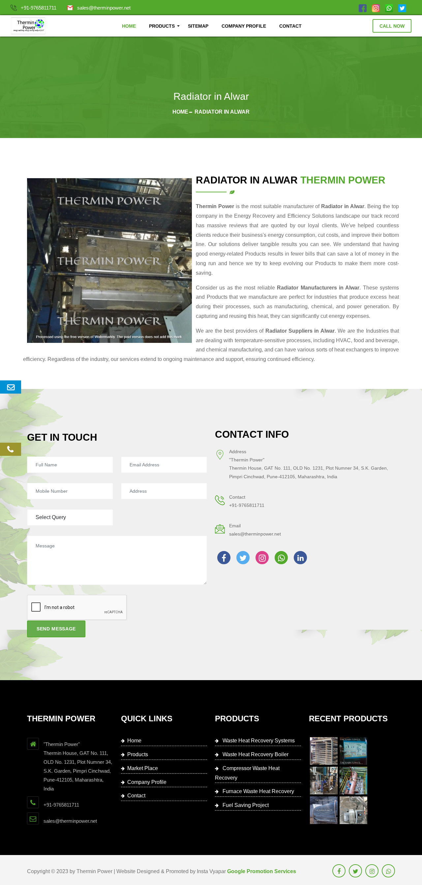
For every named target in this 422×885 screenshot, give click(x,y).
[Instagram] (376, 7)
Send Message (56, 628)
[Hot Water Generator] (353, 810)
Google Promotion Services (261, 871)
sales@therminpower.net (104, 8)
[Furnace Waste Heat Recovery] (353, 780)
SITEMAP (198, 26)
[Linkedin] (300, 557)
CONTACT (290, 26)
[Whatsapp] (389, 7)
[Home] (28, 26)
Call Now (392, 26)
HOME (129, 26)
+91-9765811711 (38, 8)
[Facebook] (363, 7)
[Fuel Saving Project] (324, 810)
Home (180, 112)
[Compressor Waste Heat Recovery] (324, 780)
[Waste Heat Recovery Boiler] (353, 751)
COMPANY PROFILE (244, 26)
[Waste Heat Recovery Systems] (324, 751)
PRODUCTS (162, 26)
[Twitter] (402, 7)
